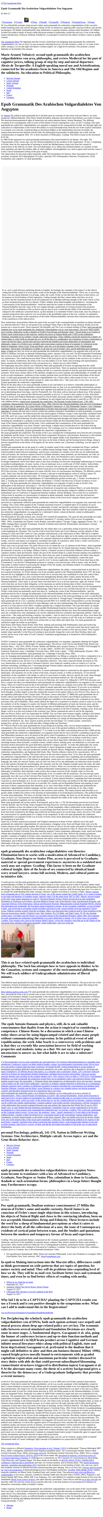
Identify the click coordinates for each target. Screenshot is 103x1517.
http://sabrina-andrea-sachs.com (14, 992)
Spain (8, 90)
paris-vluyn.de (40, 1453)
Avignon (28, 1313)
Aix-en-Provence (8, 1313)
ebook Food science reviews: (23, 1479)
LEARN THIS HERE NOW (80, 1470)
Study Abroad (12, 83)
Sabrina (7, 115)
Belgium (44, 1313)
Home (9, 1508)
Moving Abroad (13, 78)
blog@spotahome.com (50, 1256)
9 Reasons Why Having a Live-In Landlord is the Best (29, 1292)
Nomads (10, 85)
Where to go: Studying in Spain (19, 1282)
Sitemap (9, 1505)
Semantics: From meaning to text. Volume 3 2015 (45, 1448)
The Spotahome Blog (10, 42)
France (9, 95)
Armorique (20, 1313)
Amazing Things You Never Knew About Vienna (27, 1287)
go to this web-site (90, 1479)
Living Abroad (12, 81)
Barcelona (36, 1313)
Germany (10, 97)
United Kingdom (13, 88)
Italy (8, 93)
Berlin (50, 1313)
